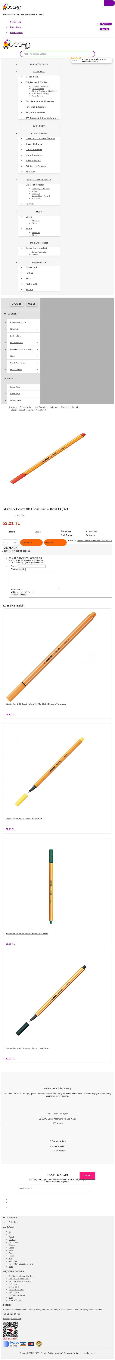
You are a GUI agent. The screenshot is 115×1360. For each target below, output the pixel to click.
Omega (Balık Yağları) (41, 196)
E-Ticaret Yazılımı (58, 1150)
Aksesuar (36, 221)
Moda (39, 212)
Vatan (11, 1250)
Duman (12, 1253)
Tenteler (35, 254)
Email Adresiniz (18, 569)
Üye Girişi (17, 304)
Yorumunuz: (16, 589)
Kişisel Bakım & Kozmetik (39, 180)
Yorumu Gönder (19, 594)
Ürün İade (13, 1284)
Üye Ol (31, 304)
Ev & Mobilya (39, 126)
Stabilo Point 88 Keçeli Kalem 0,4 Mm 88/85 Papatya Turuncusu (36, 704)
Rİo (10, 1258)
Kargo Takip (15, 22)
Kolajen (35, 191)
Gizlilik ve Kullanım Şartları (21, 1276)
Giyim (34, 223)
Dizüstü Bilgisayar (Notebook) (44, 91)
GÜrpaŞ (12, 1239)
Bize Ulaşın (15, 27)
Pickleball (13, 1222)
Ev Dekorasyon (39, 133)
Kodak (11, 1237)
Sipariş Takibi (16, 32)
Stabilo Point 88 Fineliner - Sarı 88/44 (24, 818)
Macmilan (13, 1261)
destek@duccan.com (12, 1318)
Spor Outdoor (39, 262)
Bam (11, 1266)
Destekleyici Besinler (40, 189)
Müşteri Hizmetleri (17, 1295)
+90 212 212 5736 (11, 1314)
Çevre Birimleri (38, 89)
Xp (10, 1231)
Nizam (11, 1256)
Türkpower (14, 1242)
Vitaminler (36, 198)
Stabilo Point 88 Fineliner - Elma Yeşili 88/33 (27, 933)
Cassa (11, 1247)
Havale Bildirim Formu (19, 1278)
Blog (11, 1297)
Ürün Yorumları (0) (17, 551)
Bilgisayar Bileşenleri (41, 86)
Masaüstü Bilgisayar (40, 93)
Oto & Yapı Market (39, 243)
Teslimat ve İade (16, 1289)
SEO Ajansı (58, 1123)
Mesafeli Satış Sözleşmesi (20, 1281)
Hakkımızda (14, 1292)
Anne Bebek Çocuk (39, 64)
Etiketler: (72, 541)
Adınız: (14, 566)
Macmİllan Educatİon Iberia (21, 1264)
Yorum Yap (20, 515)
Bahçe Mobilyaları (39, 252)
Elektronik (39, 72)
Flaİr (11, 1234)
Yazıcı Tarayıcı (37, 96)
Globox (12, 1245)
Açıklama (10, 548)
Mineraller (36, 193)
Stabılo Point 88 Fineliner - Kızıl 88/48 (94, 540)
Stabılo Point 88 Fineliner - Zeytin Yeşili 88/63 (28, 1048)
